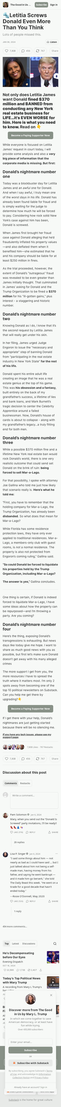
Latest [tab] (15, 943)
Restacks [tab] (25, 783)
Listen (53, 42)
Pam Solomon (18, 814)
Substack (14, 1099)
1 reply (17, 911)
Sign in (54, 4)
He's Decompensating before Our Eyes (18, 955)
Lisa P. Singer (17, 853)
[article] (31, 961)
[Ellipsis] (56, 814)
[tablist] (17, 783)
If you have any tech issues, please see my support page (27, 736)
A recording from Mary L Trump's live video (22, 988)
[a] (53, 982)
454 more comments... (15, 926)
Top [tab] (7, 943)
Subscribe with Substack (33, 1063)
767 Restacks (46, 747)
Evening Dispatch (13, 961)
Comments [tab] (11, 783)
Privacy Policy (41, 1077)
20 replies (19, 842)
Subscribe (41, 4)
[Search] (55, 943)
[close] (51, 995)
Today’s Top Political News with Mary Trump (21, 980)
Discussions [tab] (28, 943)
